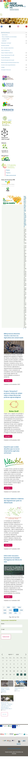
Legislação (4, 40)
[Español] (10, 1)
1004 (19, 607)
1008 (21, 610)
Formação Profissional (6, 69)
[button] (25, 6)
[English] (1, 1)
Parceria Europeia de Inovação (7, 60)
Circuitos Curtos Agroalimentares (8, 64)
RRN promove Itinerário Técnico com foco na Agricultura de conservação (13, 336)
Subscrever (6, 636)
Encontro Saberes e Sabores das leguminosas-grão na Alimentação (14, 501)
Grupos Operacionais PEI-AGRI (7, 55)
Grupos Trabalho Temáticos (7, 52)
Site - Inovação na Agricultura (7, 47)
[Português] (8, 1)
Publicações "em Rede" (6, 43)
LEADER (2, 67)
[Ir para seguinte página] (19, 613)
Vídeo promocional (11, 175)
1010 (10, 613)
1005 (5, 610)
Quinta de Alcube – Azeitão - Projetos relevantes (5, 689)
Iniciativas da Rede (5, 45)
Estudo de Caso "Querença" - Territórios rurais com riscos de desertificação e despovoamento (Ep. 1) (6, 705)
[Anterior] (23, 328)
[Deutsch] (5, 1)
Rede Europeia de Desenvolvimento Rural (10, 62)
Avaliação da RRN (5, 38)
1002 (8, 607)
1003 (14, 607)
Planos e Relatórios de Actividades (9, 36)
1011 (15, 613)
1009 (5, 613)
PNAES (8, 170)
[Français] (3, 1)
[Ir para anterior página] (3, 607)
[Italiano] (6, 1)
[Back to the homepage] (13, 6)
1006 (10, 610)
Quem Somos (5, 34)
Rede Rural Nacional (5, 32)
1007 (16, 610)
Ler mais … (8, 380)
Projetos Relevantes (5, 57)
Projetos (8, 172)
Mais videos (4, 714)
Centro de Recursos (5, 50)
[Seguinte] (25, 328)
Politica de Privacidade (14, 748)
